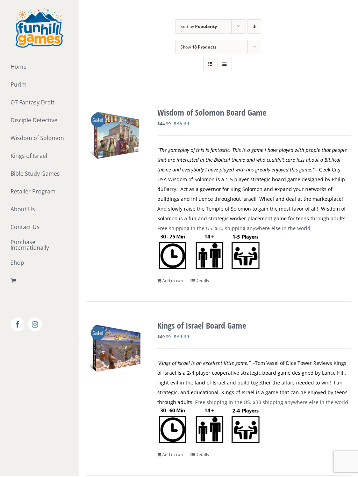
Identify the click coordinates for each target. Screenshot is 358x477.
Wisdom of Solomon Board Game (211, 112)
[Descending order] (254, 26)
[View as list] (224, 64)
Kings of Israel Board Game (201, 325)
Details (202, 281)
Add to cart (173, 281)
